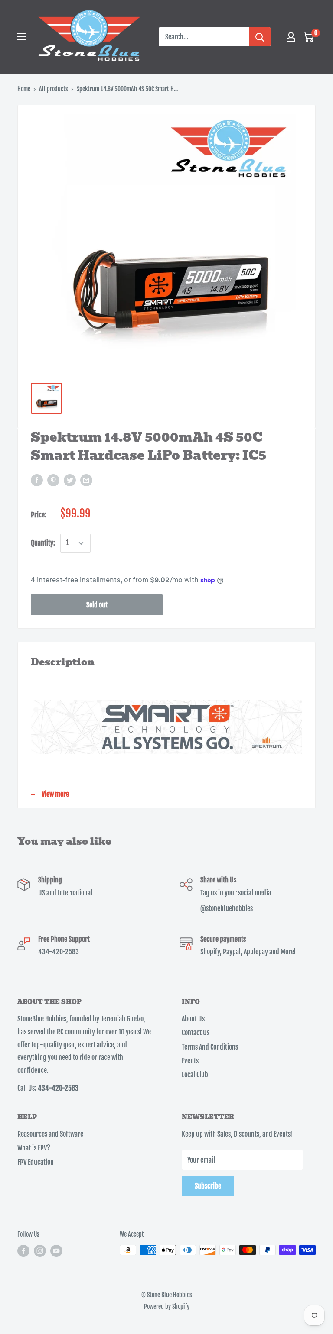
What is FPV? (33, 1147)
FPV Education (35, 1162)
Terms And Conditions (210, 1047)
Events (190, 1060)
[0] (308, 37)
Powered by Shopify (166, 1306)
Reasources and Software (50, 1134)
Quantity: (43, 543)
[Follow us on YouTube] (56, 1251)
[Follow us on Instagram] (40, 1251)
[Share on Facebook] (37, 480)
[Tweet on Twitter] (70, 480)
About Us (193, 1018)
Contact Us (195, 1032)
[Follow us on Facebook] (23, 1251)
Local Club (195, 1074)
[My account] (291, 37)
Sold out (97, 605)
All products (53, 89)
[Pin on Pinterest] (53, 480)
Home (23, 89)
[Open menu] (21, 36)
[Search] (260, 36)
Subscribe (208, 1186)
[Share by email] (86, 480)
